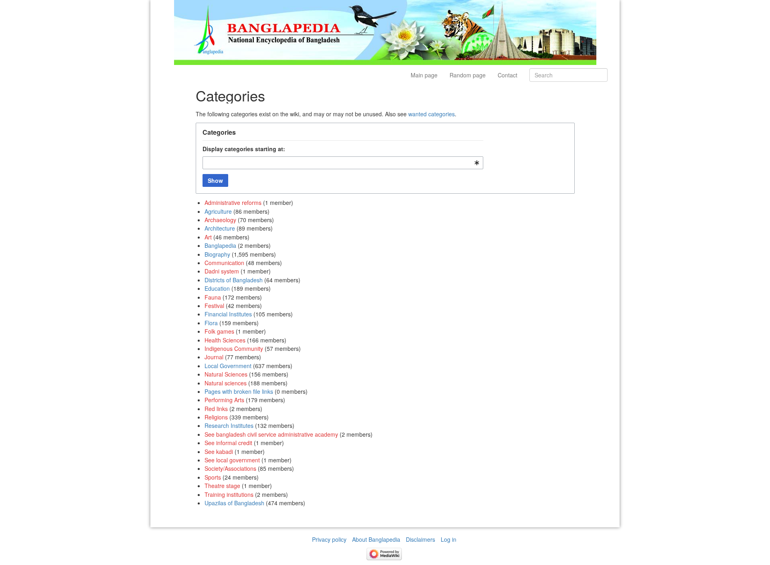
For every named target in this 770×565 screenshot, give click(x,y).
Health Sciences (225, 340)
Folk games (219, 331)
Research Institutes (229, 425)
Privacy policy (329, 539)
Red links (216, 409)
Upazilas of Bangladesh (234, 503)
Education (217, 288)
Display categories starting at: (244, 149)
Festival (214, 306)
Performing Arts (224, 400)
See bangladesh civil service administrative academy (271, 434)
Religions (216, 417)
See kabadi (219, 452)
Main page (424, 75)
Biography (217, 254)
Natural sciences (226, 383)
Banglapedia (220, 245)
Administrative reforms (233, 202)
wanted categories (431, 114)
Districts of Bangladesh (234, 280)
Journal (214, 357)
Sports (213, 477)
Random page (468, 75)
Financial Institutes (228, 314)
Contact (507, 75)
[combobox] (343, 162)
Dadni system (222, 271)
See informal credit (228, 443)
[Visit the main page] (385, 32)
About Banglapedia (376, 539)
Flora (211, 323)
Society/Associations (230, 468)
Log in (448, 539)
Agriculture (218, 211)
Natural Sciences (226, 374)
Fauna (213, 297)
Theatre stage (222, 486)
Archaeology (220, 220)
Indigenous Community (234, 348)
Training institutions (229, 494)
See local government (232, 460)
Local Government (228, 366)
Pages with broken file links (239, 391)
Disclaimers (420, 539)
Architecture (220, 228)
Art (208, 237)
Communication (224, 263)
